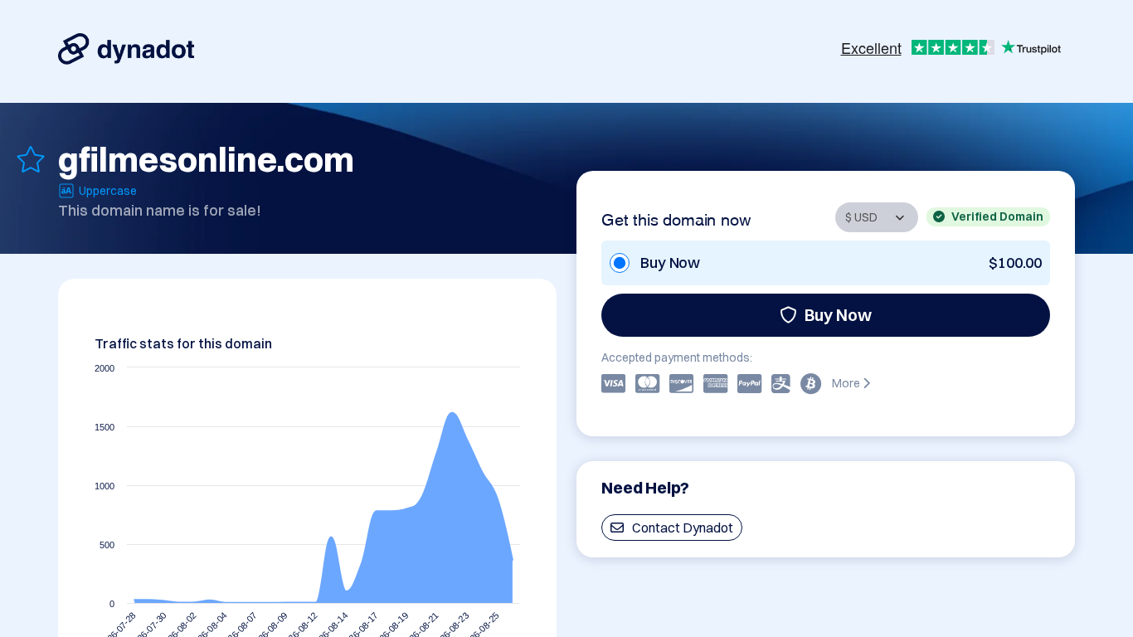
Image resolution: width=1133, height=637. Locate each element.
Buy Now (838, 314)
